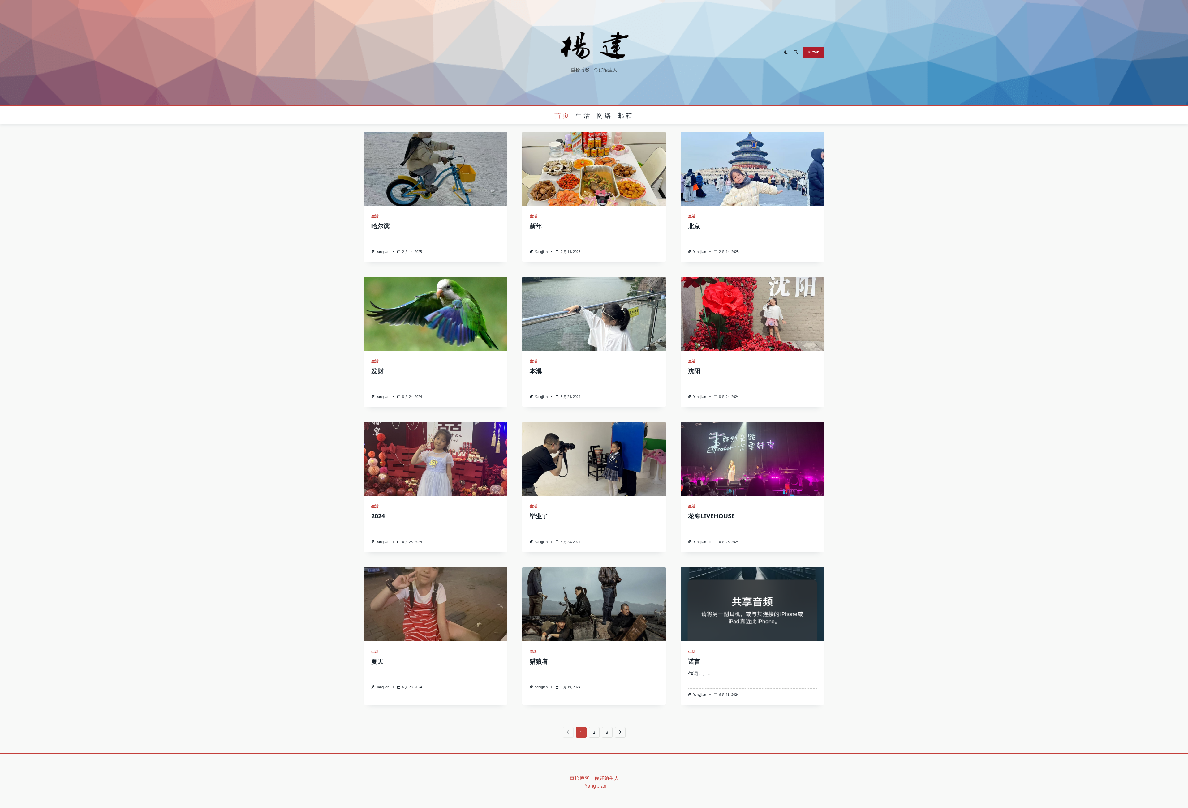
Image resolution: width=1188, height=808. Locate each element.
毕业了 (539, 516)
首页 (562, 115)
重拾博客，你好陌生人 (594, 778)
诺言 (694, 661)
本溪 (536, 371)
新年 (536, 226)
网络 (604, 115)
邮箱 (626, 115)
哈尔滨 (380, 226)
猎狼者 (539, 661)
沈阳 (694, 371)
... (710, 673)
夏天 (377, 661)
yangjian (383, 252)
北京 (694, 226)
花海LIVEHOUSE (711, 516)
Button (813, 52)
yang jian (588, 786)
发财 (377, 371)
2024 (378, 516)
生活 (583, 115)
